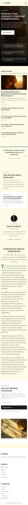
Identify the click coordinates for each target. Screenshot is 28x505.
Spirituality (4, 486)
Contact (18, 239)
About (4, 469)
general (3, 489)
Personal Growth (5, 491)
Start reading (6, 32)
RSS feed (5, 477)
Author (4, 472)
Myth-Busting (4, 498)
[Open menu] (26, 3)
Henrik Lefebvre (14, 226)
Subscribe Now (7, 407)
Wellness (3, 493)
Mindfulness (4, 496)
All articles (5, 467)
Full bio (11, 239)
